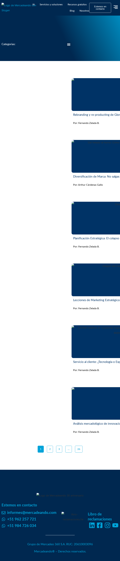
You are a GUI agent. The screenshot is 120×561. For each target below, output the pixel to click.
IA (33, 4)
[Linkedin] (92, 525)
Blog (72, 11)
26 (79, 448)
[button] (68, 44)
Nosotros (84, 11)
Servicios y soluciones (51, 4)
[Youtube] (115, 525)
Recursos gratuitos (77, 4)
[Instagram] (107, 525)
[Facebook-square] (100, 525)
